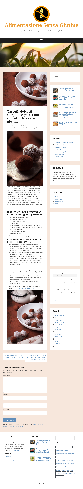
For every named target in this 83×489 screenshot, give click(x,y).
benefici (58, 447)
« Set (54, 300)
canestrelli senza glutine (62, 450)
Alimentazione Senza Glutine (41, 25)
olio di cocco (70, 460)
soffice (63, 470)
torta (72, 470)
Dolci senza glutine (20, 128)
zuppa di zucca (59, 477)
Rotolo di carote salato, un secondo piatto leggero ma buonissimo (68, 114)
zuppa (75, 473)
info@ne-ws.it (57, 182)
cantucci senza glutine (61, 453)
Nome (5, 394)
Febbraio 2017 (59, 332)
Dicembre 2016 (59, 336)
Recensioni (58, 149)
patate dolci (66, 463)
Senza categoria (59, 154)
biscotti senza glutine (67, 447)
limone (63, 460)
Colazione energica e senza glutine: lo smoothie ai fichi (67, 97)
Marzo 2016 (58, 346)
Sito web (6, 409)
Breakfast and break (61, 145)
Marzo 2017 (58, 329)
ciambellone (71, 453)
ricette (72, 463)
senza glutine (65, 467)
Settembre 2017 (59, 322)
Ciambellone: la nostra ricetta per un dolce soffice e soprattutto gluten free (36, 357)
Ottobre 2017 (58, 320)
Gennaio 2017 (59, 334)
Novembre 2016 (59, 339)
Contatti (57, 203)
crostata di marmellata (61, 457)
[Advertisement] (65, 238)
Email (5, 402)
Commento (7, 375)
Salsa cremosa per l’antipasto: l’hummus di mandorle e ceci (67, 106)
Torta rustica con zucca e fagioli (68, 123)
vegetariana (65, 473)
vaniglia (58, 473)
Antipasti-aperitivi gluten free (64, 142)
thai (68, 470)
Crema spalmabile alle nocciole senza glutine (67, 89)
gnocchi (58, 460)
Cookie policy (9, 458)
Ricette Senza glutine (32, 128)
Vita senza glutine (60, 156)
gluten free (71, 457)
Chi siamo (57, 197)
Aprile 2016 (58, 343)
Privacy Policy (59, 201)
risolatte (58, 467)
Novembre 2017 (59, 318)
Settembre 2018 (59, 315)
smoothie (58, 470)
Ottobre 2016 (58, 341)
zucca (70, 473)
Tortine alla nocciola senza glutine (24, 288)
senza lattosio (73, 467)
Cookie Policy (58, 199)
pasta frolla (59, 463)
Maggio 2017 (58, 327)
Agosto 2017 (58, 325)
